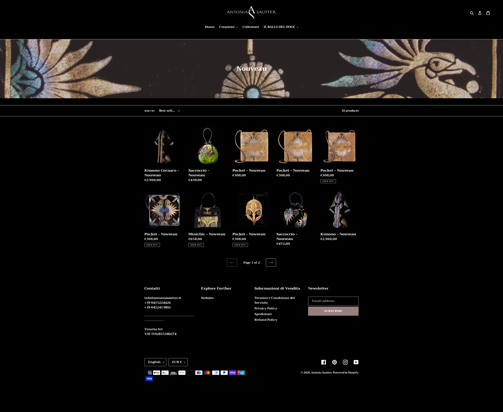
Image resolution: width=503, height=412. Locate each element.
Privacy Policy (265, 308)
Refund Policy (265, 320)
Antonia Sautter (321, 372)
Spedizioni (263, 314)
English (154, 362)
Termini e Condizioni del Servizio (274, 300)
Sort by (149, 111)
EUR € (177, 362)
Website (207, 298)
